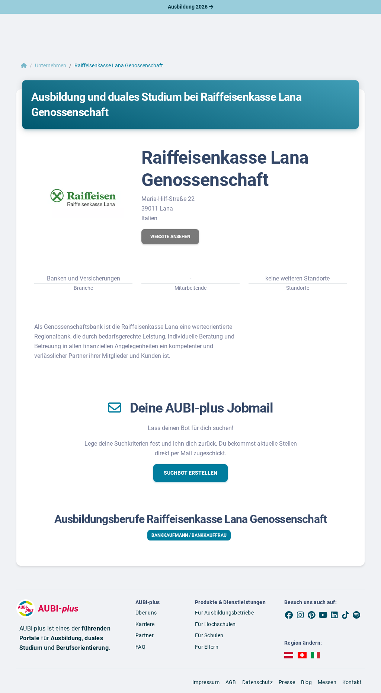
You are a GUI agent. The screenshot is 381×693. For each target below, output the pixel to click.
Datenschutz (257, 682)
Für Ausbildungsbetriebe (224, 613)
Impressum (206, 682)
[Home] (24, 65)
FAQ (140, 647)
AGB (230, 682)
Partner (144, 635)
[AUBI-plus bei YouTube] (323, 615)
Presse (287, 682)
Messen (327, 682)
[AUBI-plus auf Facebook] (289, 615)
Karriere (144, 624)
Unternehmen (50, 65)
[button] (170, 236)
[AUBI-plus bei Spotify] (356, 615)
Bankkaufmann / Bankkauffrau (189, 535)
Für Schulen (209, 635)
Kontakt (352, 682)
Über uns (146, 613)
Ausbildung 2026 (188, 7)
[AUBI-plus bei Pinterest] (311, 615)
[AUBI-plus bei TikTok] (345, 615)
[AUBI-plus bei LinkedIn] (334, 615)
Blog (306, 682)
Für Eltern (206, 647)
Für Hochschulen (215, 624)
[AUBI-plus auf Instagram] (300, 615)
